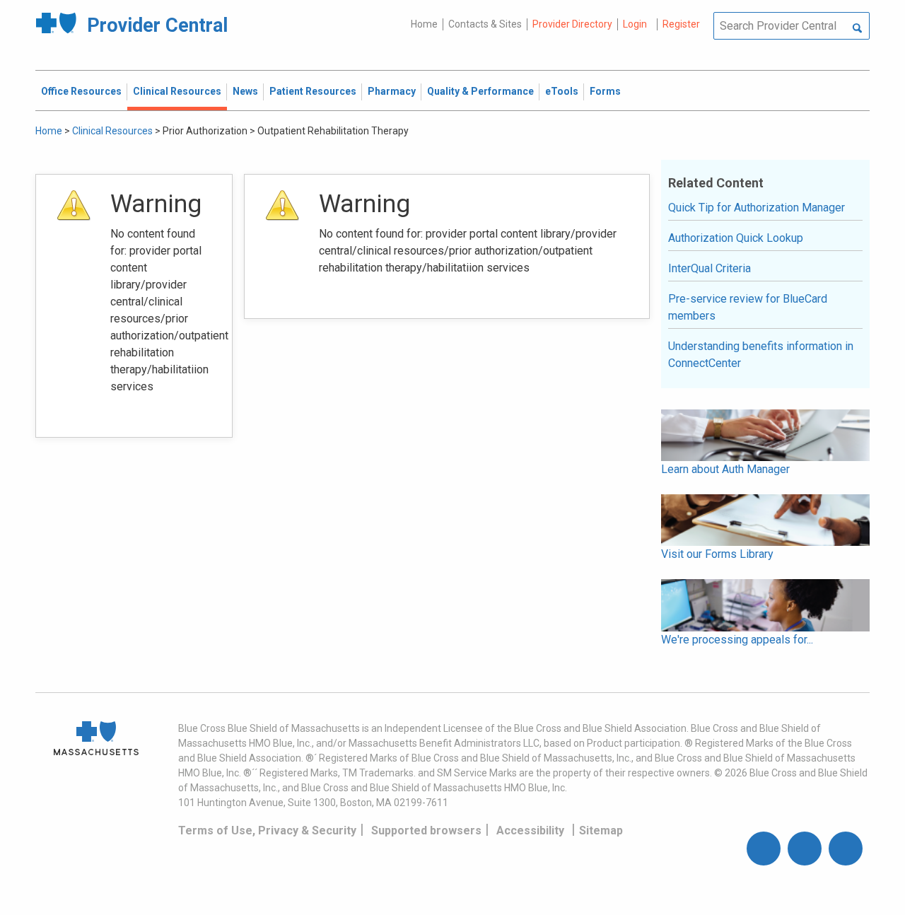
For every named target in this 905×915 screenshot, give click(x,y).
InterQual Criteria (709, 268)
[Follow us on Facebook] (764, 848)
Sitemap (601, 830)
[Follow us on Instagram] (805, 848)
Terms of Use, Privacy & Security (267, 830)
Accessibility (530, 830)
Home (424, 24)
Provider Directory (572, 24)
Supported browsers (426, 830)
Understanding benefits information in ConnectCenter (760, 354)
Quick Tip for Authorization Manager (756, 207)
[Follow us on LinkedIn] (846, 848)
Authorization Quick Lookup (735, 238)
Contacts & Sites (485, 24)
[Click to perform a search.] (857, 29)
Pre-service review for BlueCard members (747, 307)
